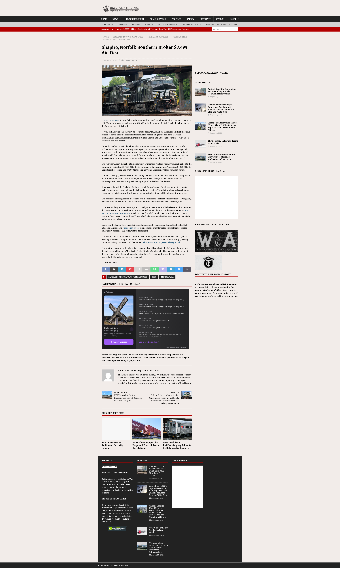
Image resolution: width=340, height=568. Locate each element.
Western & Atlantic (191, 24)
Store (219, 19)
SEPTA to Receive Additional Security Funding (112, 445)
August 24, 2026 (216, 146)
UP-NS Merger (107, 24)
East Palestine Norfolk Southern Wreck (128, 277)
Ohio (154, 277)
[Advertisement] (216, 51)
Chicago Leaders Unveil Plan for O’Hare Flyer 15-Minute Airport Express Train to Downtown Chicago (223, 126)
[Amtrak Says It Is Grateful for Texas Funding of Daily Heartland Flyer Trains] (200, 92)
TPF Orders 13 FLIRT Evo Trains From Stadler (158, 530)
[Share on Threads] (187, 269)
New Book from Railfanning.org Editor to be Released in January (177, 445)
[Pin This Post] (130, 269)
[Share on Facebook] (106, 269)
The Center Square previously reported (161, 242)
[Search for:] (225, 29)
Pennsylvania (167, 277)
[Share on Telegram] (171, 269)
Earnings (122, 24)
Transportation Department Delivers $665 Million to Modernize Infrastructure (221, 156)
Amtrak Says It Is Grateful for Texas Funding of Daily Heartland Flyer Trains (222, 91)
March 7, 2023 (111, 60)
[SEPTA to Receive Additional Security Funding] (116, 429)
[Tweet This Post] (114, 269)
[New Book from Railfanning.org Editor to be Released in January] (177, 429)
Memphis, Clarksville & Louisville (221, 24)
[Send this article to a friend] (138, 269)
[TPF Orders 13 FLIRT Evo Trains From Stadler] (200, 144)
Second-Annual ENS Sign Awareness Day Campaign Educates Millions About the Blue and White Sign (221, 108)
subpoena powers (130, 228)
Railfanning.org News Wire (128, 37)
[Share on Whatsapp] (154, 269)
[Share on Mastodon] (163, 269)
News (115, 19)
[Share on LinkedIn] (122, 269)
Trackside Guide (135, 19)
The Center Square (129, 60)
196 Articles (154, 370)
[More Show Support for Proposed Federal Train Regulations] (146, 429)
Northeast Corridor (167, 24)
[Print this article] (146, 269)
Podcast (136, 24)
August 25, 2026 (216, 97)
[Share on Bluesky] (179, 269)
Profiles (176, 19)
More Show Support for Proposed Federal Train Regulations (145, 445)
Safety (190, 19)
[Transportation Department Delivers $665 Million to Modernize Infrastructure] (200, 157)
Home (104, 19)
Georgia (149, 24)
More (233, 19)
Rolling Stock (158, 19)
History (204, 19)
